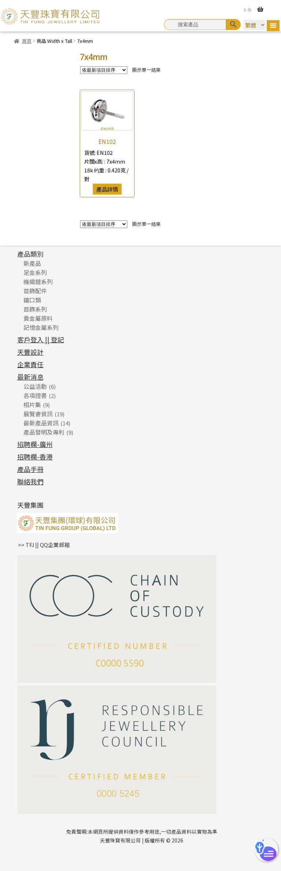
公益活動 (35, 386)
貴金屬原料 (38, 318)
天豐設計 (30, 352)
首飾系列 (35, 309)
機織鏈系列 (38, 281)
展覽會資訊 (38, 413)
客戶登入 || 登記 (40, 339)
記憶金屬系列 (41, 327)
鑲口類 (32, 299)
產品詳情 (107, 189)
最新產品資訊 (41, 422)
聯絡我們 (30, 481)
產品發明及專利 (43, 432)
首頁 (26, 40)
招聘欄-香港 (35, 456)
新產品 (32, 263)
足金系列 (35, 272)
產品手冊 (30, 469)
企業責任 (30, 364)
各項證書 (35, 395)
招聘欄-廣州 (35, 444)
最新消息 (30, 376)
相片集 (32, 404)
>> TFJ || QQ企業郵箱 (44, 544)
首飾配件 (35, 290)
